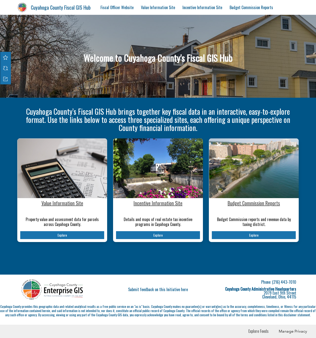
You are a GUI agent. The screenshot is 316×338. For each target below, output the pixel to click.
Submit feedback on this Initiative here (158, 289)
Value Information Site (158, 7)
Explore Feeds (258, 331)
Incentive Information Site (202, 7)
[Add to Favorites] (5, 57)
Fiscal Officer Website (117, 7)
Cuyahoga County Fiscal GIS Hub (61, 7)
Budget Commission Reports (251, 7)
